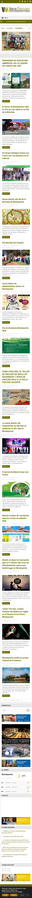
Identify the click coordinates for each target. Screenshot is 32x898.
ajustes (20, 892)
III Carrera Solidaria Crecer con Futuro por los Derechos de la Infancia (15, 156)
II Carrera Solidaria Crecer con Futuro (15, 473)
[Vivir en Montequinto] (16, 9)
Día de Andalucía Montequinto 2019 (15, 329)
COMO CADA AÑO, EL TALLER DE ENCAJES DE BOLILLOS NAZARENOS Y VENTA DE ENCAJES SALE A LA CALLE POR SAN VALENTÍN (15, 377)
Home (3, 28)
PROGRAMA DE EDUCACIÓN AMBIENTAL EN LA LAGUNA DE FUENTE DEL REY (15, 63)
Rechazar (14, 895)
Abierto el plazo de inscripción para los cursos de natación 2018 (15, 518)
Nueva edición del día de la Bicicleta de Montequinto (14, 200)
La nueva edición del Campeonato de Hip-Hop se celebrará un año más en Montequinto (14, 427)
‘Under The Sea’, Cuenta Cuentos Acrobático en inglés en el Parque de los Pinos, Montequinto (15, 613)
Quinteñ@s (10, 28)
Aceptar (5, 895)
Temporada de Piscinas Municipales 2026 (13, 836)
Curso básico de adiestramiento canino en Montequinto (13, 286)
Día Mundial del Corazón (13, 242)
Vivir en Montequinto (12, 69)
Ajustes (22, 895)
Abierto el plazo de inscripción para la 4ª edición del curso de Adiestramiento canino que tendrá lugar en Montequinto (15, 564)
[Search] (28, 710)
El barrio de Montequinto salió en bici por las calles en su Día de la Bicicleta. (15, 109)
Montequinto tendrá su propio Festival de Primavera (15, 659)
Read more (5, 101)
